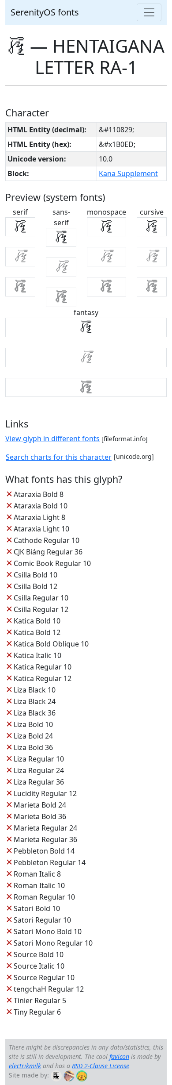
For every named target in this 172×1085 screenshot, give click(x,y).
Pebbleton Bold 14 (44, 851)
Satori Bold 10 (37, 908)
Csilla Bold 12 (35, 586)
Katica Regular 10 (42, 667)
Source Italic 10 (39, 966)
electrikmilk (25, 1066)
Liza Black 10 (35, 690)
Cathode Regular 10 (46, 540)
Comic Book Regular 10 (52, 563)
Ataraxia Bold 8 (39, 494)
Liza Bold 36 (33, 747)
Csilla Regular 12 (41, 609)
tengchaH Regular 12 (49, 989)
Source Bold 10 (39, 954)
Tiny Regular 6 (37, 1012)
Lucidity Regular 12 (45, 793)
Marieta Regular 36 (45, 839)
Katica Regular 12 (42, 678)
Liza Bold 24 (33, 736)
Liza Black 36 (35, 713)
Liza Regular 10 (39, 759)
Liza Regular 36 (39, 782)
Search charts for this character (59, 457)
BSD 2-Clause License (100, 1066)
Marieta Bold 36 (40, 816)
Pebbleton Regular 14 (50, 862)
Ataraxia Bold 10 (40, 506)
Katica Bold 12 (37, 632)
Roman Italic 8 (37, 874)
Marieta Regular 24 (45, 828)
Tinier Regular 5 (40, 1000)
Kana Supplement (128, 173)
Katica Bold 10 (37, 621)
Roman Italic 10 (39, 885)
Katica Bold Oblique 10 (51, 644)
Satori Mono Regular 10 (53, 943)
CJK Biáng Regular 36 (48, 552)
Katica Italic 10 (37, 655)
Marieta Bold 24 (40, 805)
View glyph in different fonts (52, 438)
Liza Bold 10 (33, 724)
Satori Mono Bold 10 (48, 931)
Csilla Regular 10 (41, 598)
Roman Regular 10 (44, 897)
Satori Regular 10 (42, 920)
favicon (119, 1056)
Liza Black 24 (35, 701)
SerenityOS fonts (45, 12)
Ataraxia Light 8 (39, 517)
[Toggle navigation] (149, 12)
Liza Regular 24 (39, 770)
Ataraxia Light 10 (41, 529)
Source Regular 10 (44, 977)
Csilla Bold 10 (35, 575)
